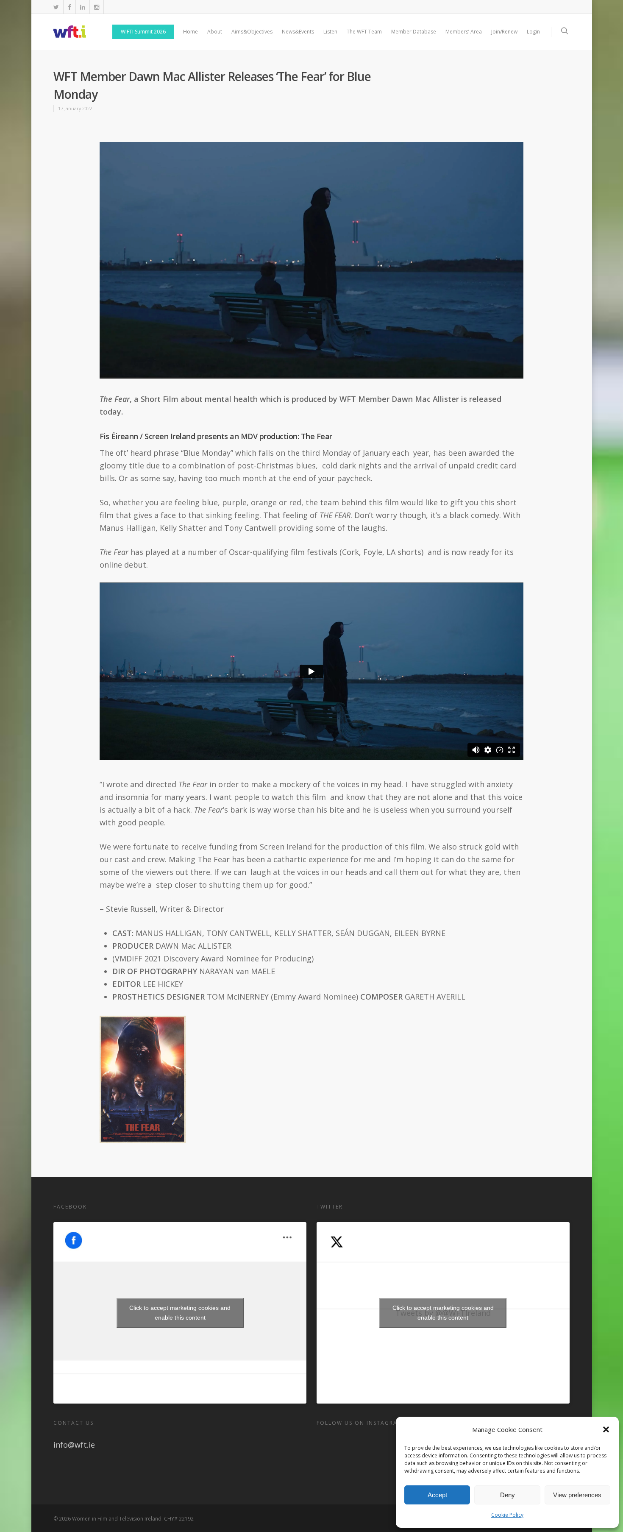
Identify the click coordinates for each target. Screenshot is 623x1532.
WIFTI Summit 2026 (143, 31)
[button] (606, 1429)
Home (190, 31)
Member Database (413, 31)
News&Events (298, 31)
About (214, 31)
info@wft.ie (74, 1445)
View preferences (577, 1495)
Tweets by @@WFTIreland (443, 1312)
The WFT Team (364, 31)
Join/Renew (504, 31)
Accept (437, 1495)
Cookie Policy (507, 1514)
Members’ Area (463, 31)
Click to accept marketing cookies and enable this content (180, 1312)
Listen (330, 31)
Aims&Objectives (252, 31)
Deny (507, 1495)
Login (533, 31)
